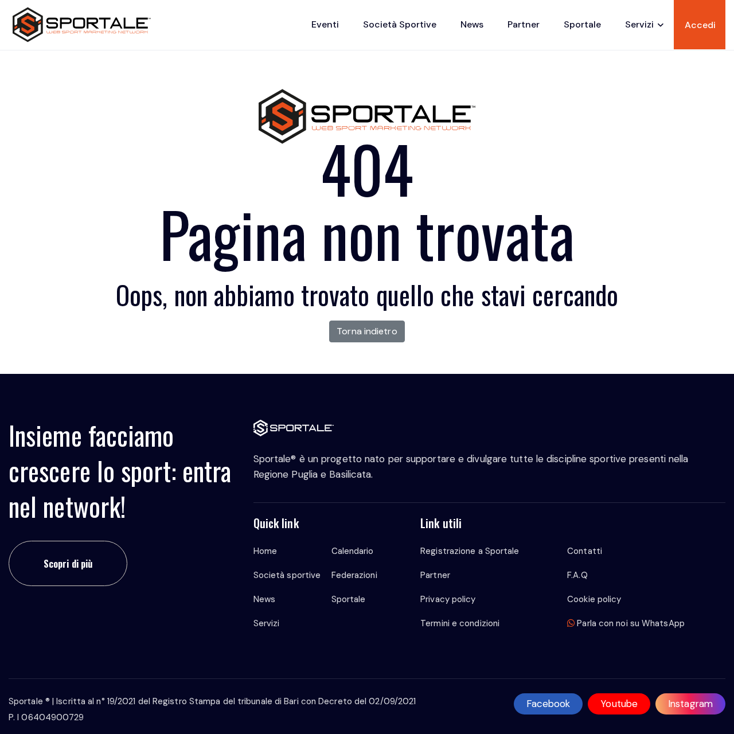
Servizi (639, 24)
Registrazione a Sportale (469, 551)
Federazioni (354, 575)
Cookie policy (594, 599)
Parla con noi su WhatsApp (630, 623)
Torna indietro (367, 331)
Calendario (352, 551)
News (471, 24)
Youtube (619, 703)
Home (265, 551)
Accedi (700, 25)
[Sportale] (82, 25)
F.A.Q (577, 575)
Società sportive (399, 24)
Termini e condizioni (459, 623)
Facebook (548, 703)
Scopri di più (68, 563)
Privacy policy (447, 599)
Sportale (582, 24)
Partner (523, 24)
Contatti (584, 551)
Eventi (325, 24)
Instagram (690, 703)
